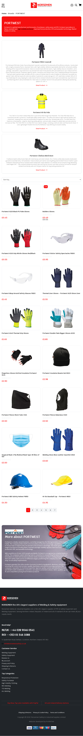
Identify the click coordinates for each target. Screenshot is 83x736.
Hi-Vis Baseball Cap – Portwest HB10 (56, 497)
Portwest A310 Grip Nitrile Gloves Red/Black (18, 253)
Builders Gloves (48, 212)
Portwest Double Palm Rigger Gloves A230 (59, 333)
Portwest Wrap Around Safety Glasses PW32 (18, 293)
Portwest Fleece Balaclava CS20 (55, 415)
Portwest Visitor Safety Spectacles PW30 (59, 253)
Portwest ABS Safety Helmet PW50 (15, 497)
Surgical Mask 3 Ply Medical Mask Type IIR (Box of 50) (20, 456)
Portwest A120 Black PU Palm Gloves (16, 212)
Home (4, 13)
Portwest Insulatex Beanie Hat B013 (56, 373)
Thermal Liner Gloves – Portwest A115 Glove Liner (61, 293)
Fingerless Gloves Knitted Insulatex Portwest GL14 (19, 374)
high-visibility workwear (25, 29)
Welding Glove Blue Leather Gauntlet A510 (59, 455)
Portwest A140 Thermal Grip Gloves (15, 333)
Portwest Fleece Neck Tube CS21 (14, 415)
